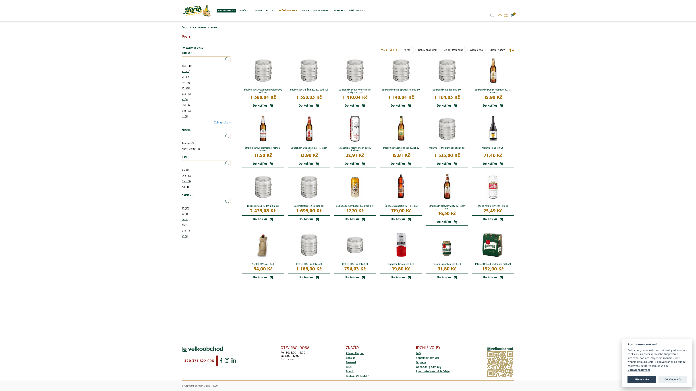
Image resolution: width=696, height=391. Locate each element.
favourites (500, 15)
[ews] (197, 10)
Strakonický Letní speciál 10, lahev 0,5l (401, 149)
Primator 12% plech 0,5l (401, 264)
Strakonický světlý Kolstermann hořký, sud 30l (355, 91)
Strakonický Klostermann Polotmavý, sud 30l (263, 91)
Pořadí (407, 50)
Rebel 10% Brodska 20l (355, 264)
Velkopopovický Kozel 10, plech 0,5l (355, 206)
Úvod (185, 27)
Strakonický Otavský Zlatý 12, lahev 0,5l (447, 207)
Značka (186, 130)
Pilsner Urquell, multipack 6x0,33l (493, 264)
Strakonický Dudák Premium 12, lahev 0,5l (493, 91)
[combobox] (486, 15)
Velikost (187, 53)
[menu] (322, 10)
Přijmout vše (642, 379)
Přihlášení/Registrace (506, 15)
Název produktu (427, 50)
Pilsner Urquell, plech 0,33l (447, 264)
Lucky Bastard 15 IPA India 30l (263, 206)
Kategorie (199, 27)
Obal (184, 157)
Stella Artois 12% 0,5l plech (493, 206)
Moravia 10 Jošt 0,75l (493, 147)
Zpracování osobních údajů (433, 371)
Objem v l (187, 195)
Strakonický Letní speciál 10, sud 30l (401, 89)
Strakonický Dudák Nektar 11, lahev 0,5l (309, 149)
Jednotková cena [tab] (192, 48)
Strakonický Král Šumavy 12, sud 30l (309, 89)
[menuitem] (226, 10)
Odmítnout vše (672, 379)
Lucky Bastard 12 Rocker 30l (309, 206)
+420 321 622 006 (198, 360)
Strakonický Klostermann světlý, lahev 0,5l (263, 149)
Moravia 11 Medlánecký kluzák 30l (447, 147)
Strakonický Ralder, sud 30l (447, 89)
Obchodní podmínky (428, 367)
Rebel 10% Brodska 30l (309, 264)
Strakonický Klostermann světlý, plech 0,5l (355, 149)
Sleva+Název (497, 50)
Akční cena (476, 50)
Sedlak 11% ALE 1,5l (263, 264)
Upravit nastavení (638, 369)
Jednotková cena (453, 50)
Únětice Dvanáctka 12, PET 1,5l (401, 206)
